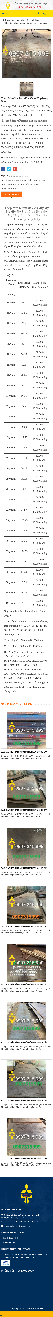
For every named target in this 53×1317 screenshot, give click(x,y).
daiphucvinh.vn (34, 1308)
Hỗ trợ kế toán (9, 1242)
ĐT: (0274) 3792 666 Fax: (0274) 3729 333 (23, 1222)
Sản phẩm (21, 20)
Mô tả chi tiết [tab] (11, 194)
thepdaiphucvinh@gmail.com (17, 1226)
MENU (7, 13)
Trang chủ (9, 20)
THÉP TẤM (34, 20)
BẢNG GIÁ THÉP (10, 1238)
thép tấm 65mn (11, 282)
